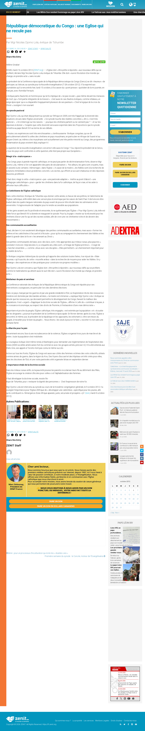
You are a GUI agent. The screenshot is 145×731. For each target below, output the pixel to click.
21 (138, 499)
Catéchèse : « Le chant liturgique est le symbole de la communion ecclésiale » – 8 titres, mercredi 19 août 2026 (124, 369)
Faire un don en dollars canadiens (56, 506)
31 (121, 507)
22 (113, 503)
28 (138, 503)
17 (121, 499)
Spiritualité (46, 49)
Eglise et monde (64, 4)
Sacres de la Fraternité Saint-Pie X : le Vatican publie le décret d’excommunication (130, 410)
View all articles (13, 459)
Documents (76, 4)
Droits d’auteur (116, 721)
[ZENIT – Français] (18, 5)
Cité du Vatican (50, 4)
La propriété (77, 721)
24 (121, 503)
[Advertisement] (55, 531)
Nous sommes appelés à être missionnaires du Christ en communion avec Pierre (124, 360)
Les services (89, 721)
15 (113, 499)
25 (125, 503)
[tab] (118, 669)
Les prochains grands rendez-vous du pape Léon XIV (116, 552)
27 (133, 503)
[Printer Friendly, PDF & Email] (99, 61)
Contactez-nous (130, 721)
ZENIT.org (38, 70)
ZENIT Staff (33, 49)
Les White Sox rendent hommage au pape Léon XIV (37, 12)
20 (133, 499)
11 (125, 495)
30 (117, 507)
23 (117, 503)
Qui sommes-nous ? (63, 721)
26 (129, 503)
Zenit (87, 393)
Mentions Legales (102, 721)
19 (129, 499)
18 (125, 499)
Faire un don (87, 4)
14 (138, 495)
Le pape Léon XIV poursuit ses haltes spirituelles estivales (116, 570)
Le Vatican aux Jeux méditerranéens (86, 12)
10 (121, 495)
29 (113, 507)
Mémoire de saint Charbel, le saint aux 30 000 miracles (130, 433)
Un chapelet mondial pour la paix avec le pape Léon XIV (130, 422)
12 (129, 495)
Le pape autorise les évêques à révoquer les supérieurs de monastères (129, 458)
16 (117, 499)
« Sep (112, 513)
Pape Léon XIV (38, 4)
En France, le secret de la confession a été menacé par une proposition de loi (129, 446)
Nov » (117, 513)
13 (133, 495)
